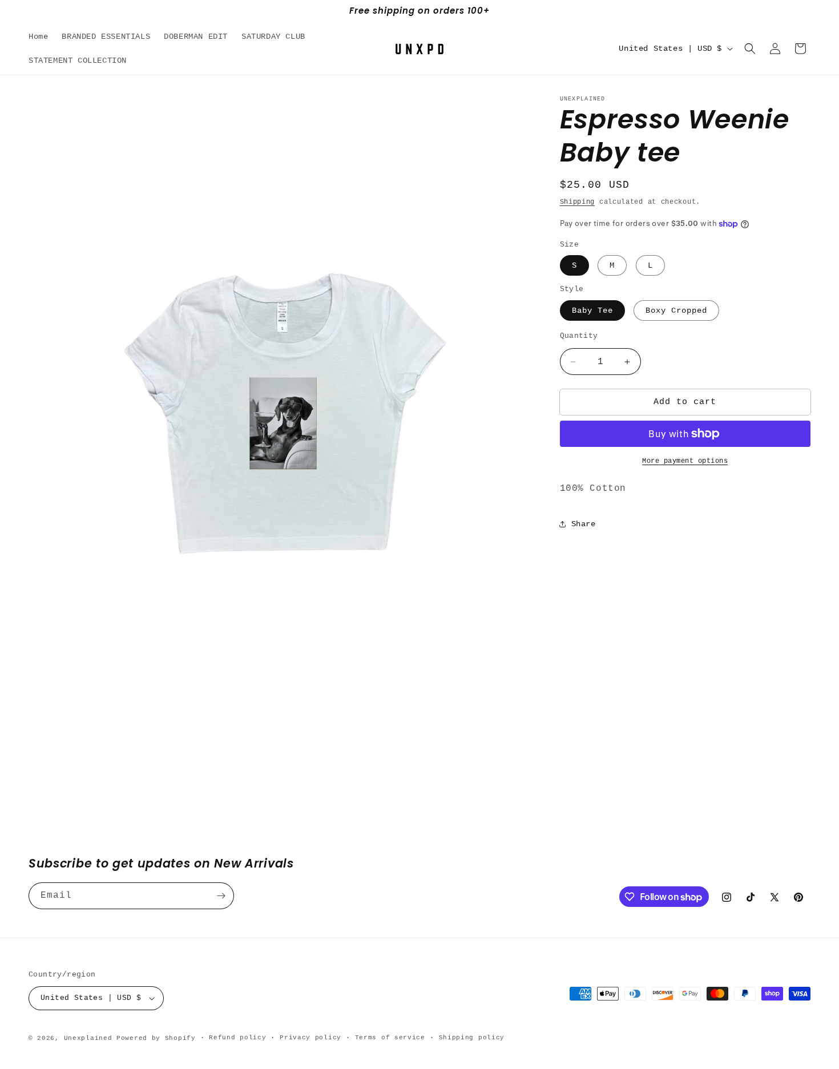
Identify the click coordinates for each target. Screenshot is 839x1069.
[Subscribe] (220, 895)
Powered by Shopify (156, 1038)
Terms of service (390, 1037)
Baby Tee (592, 310)
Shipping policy (472, 1037)
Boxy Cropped (676, 310)
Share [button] (583, 523)
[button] (750, 48)
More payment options (685, 461)
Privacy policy (310, 1037)
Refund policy (237, 1037)
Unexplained (88, 1038)
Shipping (577, 202)
